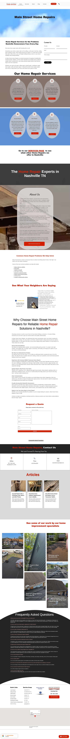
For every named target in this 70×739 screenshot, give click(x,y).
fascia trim (18, 636)
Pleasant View (22, 646)
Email (45, 50)
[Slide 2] (34, 309)
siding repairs (55, 656)
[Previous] (12, 303)
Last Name (19, 413)
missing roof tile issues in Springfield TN (39, 652)
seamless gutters (20, 660)
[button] (34, 244)
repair (22, 626)
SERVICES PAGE (36, 151)
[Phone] (59, 4)
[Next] (58, 303)
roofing (18, 671)
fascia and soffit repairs (22, 664)
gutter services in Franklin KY (23, 668)
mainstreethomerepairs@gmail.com (58, 462)
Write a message (46, 54)
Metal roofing (19, 91)
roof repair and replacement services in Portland (31, 641)
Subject (19, 421)
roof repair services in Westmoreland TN (26, 631)
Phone (19, 426)
